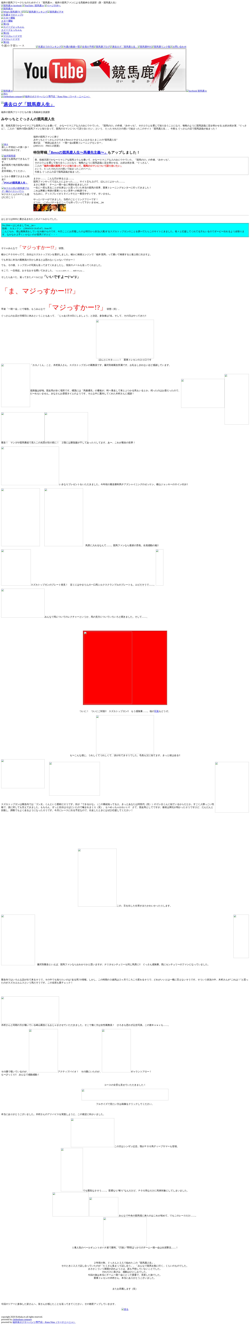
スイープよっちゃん (11, 30)
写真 (156, 711)
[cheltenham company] (12, 96)
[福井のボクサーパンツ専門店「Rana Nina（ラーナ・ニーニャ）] (57, 96)
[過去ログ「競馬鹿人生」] (124, 46)
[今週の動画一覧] (70, 46)
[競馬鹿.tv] (7, 91)
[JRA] (4, 94)
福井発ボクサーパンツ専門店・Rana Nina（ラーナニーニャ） (44, 1322)
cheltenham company (22, 1319)
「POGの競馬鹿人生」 (15, 182)
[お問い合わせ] (178, 46)
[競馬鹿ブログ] (102, 46)
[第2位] (5, 33)
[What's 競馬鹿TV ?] (11, 12)
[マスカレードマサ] (11, 36)
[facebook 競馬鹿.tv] (196, 91)
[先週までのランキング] (48, 46)
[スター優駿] (8, 18)
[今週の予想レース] (18, 46)
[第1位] (5, 24)
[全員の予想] (87, 46)
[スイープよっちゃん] (12, 27)
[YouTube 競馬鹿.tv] (99, 91)
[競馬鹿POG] (145, 46)
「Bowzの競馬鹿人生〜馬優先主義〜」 (77, 152)
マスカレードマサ (10, 39)
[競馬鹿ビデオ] (55, 12)
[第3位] (5, 42)
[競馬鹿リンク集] (161, 46)
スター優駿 (7, 21)
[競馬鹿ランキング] (37, 12)
